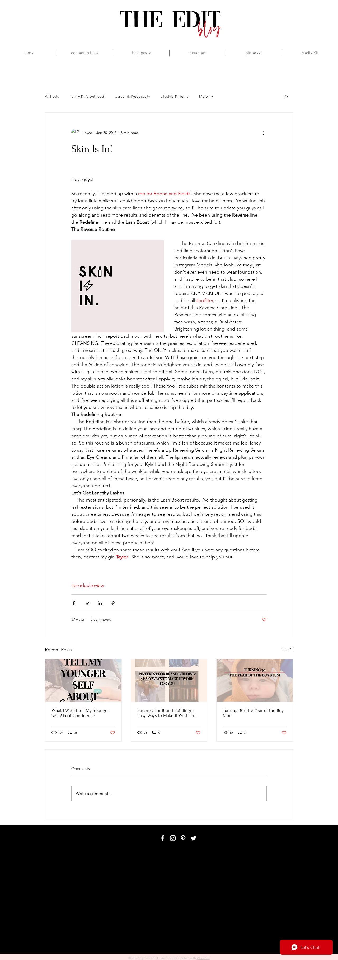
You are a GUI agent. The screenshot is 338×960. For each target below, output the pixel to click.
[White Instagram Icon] (173, 838)
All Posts (52, 96)
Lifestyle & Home (175, 96)
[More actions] (263, 133)
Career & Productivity (132, 96)
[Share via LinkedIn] (99, 603)
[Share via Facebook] (73, 603)
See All (287, 649)
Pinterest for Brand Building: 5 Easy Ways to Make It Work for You (166, 713)
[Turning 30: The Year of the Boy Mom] (255, 680)
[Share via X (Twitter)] (86, 603)
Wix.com (203, 958)
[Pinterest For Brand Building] (169, 680)
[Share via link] (112, 603)
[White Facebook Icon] (162, 838)
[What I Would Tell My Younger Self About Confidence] (83, 680)
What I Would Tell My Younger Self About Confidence (80, 713)
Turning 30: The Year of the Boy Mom (253, 713)
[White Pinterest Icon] (183, 838)
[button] (286, 96)
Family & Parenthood (86, 96)
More (203, 96)
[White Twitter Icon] (193, 838)
